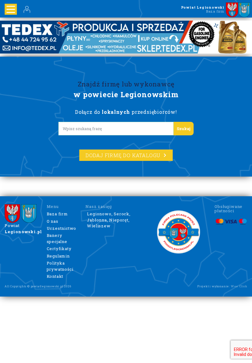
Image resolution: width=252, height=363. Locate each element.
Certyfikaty (59, 248)
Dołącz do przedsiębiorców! (126, 112)
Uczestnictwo (62, 228)
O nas (52, 221)
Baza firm (57, 214)
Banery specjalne (57, 238)
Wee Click (239, 286)
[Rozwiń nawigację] (11, 9)
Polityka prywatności (60, 266)
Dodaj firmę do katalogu (122, 155)
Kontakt (55, 276)
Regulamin (58, 256)
